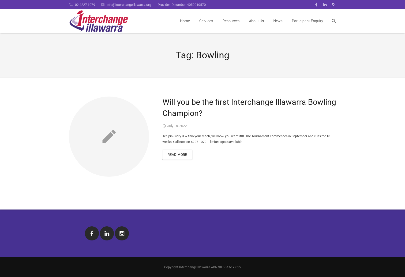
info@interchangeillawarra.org (129, 5)
